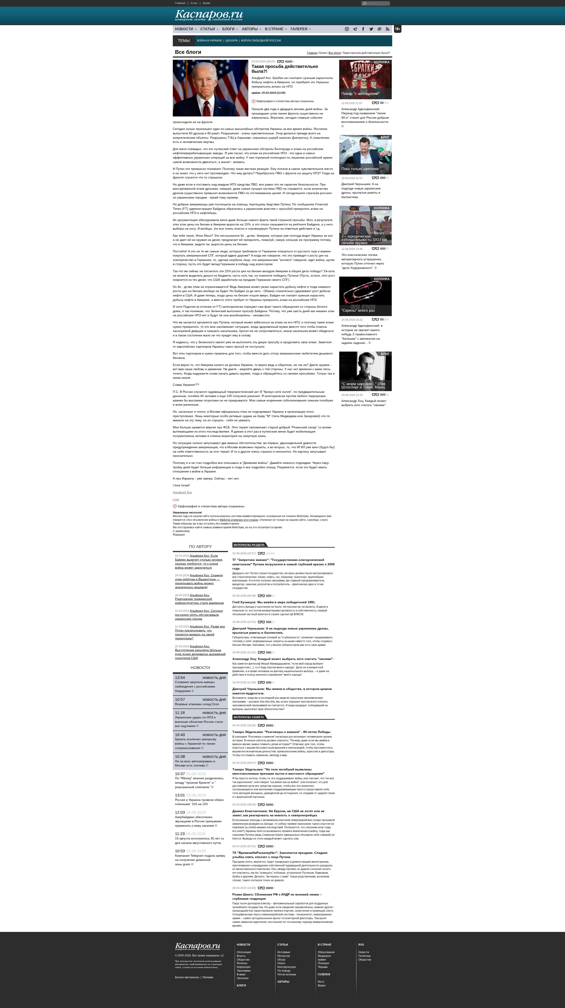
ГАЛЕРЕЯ (299, 29)
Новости (363, 952)
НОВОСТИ (184, 29)
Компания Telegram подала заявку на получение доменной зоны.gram (200, 860)
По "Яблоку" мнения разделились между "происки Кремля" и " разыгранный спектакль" (199, 782)
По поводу (283, 970)
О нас (194, 3)
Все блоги (335, 52)
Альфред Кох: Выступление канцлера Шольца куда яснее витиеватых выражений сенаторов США (200, 652)
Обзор (281, 959)
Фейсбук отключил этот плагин (239, 519)
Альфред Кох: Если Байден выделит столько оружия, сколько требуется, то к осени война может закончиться (199, 561)
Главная (180, 3)
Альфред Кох (182, 492)
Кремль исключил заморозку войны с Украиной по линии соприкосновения (195, 743)
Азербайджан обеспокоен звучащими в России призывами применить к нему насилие (198, 821)
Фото (321, 981)
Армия (322, 959)
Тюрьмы (323, 967)
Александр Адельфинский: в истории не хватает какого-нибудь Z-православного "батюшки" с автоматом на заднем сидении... (361, 334)
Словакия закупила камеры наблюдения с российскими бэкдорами (195, 686)
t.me (176, 499)
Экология (243, 978)
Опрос (281, 963)
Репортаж (283, 955)
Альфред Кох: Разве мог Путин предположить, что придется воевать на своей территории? (200, 632)
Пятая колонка (286, 974)
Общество (243, 959)
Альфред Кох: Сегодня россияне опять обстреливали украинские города (199, 614)
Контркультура (286, 967)
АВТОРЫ (250, 29)
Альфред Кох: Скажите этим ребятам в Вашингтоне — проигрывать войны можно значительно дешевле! (199, 581)
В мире (241, 974)
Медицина (324, 955)
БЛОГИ (228, 29)
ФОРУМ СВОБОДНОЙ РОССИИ (261, 40)
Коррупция (243, 967)
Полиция (323, 963)
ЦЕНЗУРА (231, 40)
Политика (364, 955)
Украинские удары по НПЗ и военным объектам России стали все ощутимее (199, 722)
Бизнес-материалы (187, 977)
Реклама (208, 977)
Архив (206, 3)
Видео (322, 985)
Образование (326, 952)
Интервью (283, 952)
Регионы (242, 963)
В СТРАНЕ (274, 29)
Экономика (243, 970)
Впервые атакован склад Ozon (197, 704)
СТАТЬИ (207, 29)
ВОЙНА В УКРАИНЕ (209, 40)
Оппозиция (244, 952)
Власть (241, 955)
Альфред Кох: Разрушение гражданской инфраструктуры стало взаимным (199, 599)
